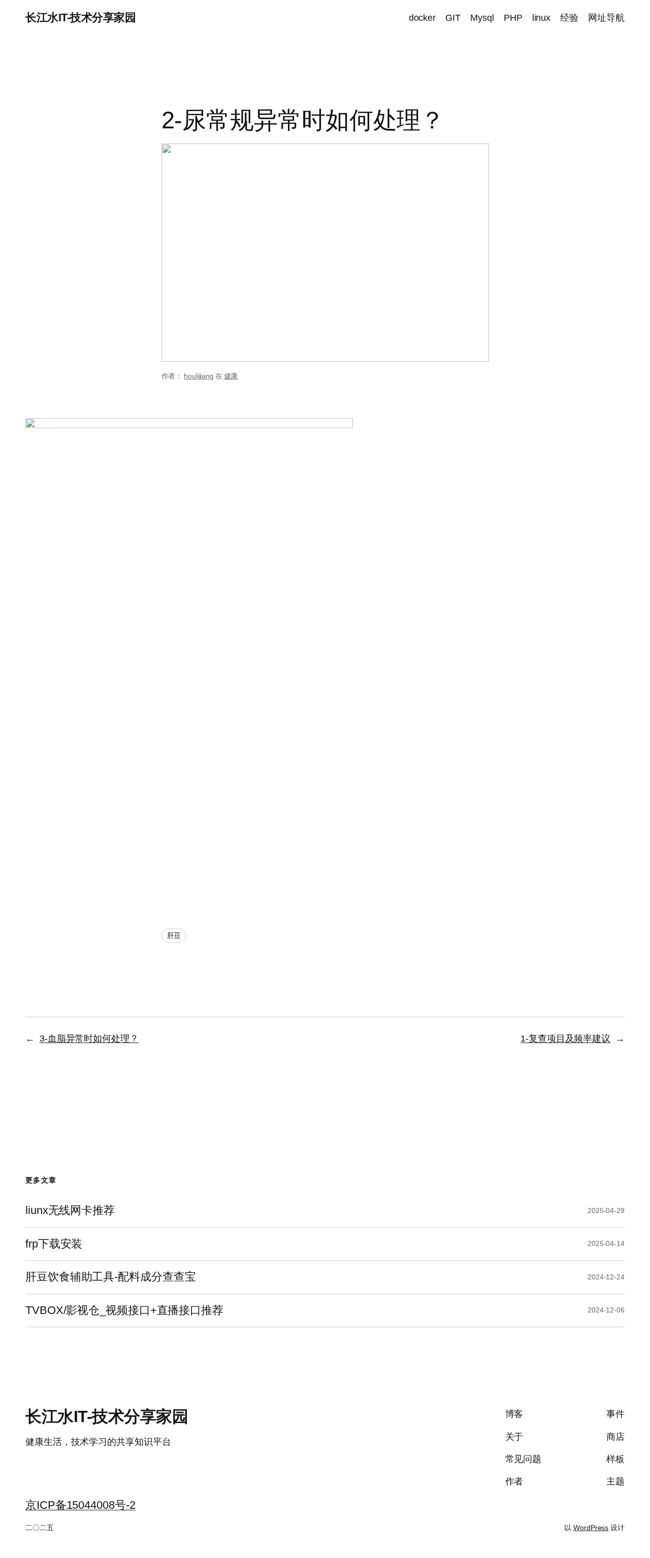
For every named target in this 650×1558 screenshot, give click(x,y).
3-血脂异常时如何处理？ (89, 1038)
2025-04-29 (606, 1210)
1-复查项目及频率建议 (565, 1038)
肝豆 (174, 935)
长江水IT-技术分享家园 (80, 17)
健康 (231, 376)
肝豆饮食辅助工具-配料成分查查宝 (110, 1277)
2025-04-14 (606, 1243)
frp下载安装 (53, 1244)
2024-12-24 (606, 1277)
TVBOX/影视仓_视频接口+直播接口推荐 (124, 1310)
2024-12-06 (606, 1310)
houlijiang (199, 376)
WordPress (590, 1528)
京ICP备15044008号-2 (80, 1505)
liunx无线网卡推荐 (70, 1210)
